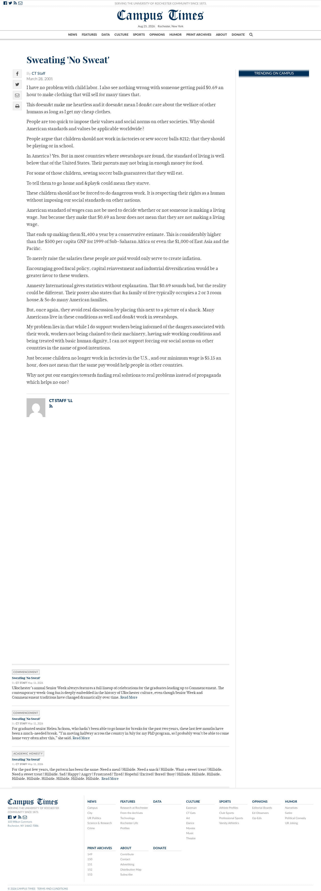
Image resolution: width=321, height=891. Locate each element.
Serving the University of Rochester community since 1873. (33, 810)
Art (188, 818)
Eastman (191, 807)
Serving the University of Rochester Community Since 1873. (161, 3)
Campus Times (160, 15)
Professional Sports (231, 818)
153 (89, 874)
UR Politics (94, 818)
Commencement (25, 672)
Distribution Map (130, 869)
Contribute (127, 854)
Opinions (157, 34)
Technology (127, 818)
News (72, 34)
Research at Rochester (134, 807)
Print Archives (198, 34)
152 (89, 869)
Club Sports (226, 813)
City (89, 813)
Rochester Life (129, 823)
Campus (92, 807)
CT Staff (38, 73)
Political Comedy (295, 818)
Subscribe (126, 874)
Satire (288, 813)
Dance (190, 823)
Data (106, 34)
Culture (121, 34)
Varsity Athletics (229, 823)
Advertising (127, 864)
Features (89, 34)
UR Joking (291, 823)
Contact (125, 859)
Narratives (291, 807)
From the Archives (131, 813)
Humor (175, 34)
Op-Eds (257, 818)
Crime (91, 828)
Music (190, 833)
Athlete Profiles (228, 807)
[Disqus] (120, 482)
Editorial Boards (262, 807)
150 (89, 859)
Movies (190, 828)
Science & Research (99, 823)
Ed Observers (260, 813)
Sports (139, 34)
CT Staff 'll (61, 401)
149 (89, 854)
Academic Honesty (28, 753)
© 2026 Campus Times (21, 888)
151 (89, 864)
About (221, 34)
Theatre (191, 838)
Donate (238, 34)
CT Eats (191, 813)
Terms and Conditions (52, 888)
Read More (128, 698)
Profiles (124, 828)
